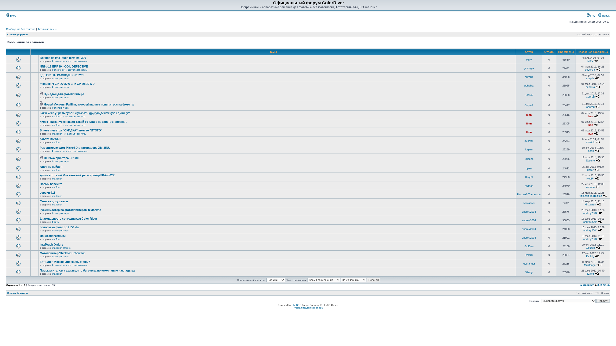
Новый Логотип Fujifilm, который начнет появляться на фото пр (89, 104)
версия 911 (47, 192)
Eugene (529, 158)
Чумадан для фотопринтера (64, 94)
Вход (12, 15)
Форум (55, 222)
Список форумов (17, 34)
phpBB (296, 305)
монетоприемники (52, 236)
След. (606, 285)
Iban (529, 114)
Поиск (605, 15)
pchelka (528, 85)
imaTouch (57, 142)
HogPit (529, 177)
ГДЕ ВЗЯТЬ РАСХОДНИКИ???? (62, 75)
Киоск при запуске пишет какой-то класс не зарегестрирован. (83, 122)
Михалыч (529, 203)
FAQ (593, 15)
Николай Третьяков (529, 194)
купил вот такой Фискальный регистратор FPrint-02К (77, 175)
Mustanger (529, 263)
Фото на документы (54, 201)
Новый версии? (51, 184)
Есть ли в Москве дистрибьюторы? (65, 262)
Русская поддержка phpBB (308, 307)
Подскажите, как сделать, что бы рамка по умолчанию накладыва (87, 270)
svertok (529, 140)
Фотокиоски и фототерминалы (69, 61)
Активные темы (47, 29)
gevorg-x (529, 68)
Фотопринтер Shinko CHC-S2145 (62, 253)
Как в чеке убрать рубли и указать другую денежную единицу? (85, 113)
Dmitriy (529, 254)
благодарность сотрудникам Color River (68, 218)
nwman (529, 185)
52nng (529, 272)
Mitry (529, 59)
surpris (529, 76)
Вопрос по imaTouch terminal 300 (63, 58)
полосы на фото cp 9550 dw (59, 227)
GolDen (529, 246)
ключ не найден (51, 166)
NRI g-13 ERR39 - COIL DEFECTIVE (64, 66)
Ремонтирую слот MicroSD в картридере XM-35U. (75, 147)
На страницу (586, 285)
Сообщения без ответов (20, 29)
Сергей (529, 94)
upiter (529, 168)
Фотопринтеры (60, 78)
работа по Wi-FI (50, 139)
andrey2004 (529, 211)
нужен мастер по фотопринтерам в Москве (70, 210)
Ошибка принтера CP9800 (62, 158)
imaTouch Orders (51, 244)
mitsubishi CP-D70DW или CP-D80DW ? (67, 84)
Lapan (529, 149)
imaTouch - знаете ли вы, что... (69, 116)
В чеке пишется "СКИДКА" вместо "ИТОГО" (71, 130)
